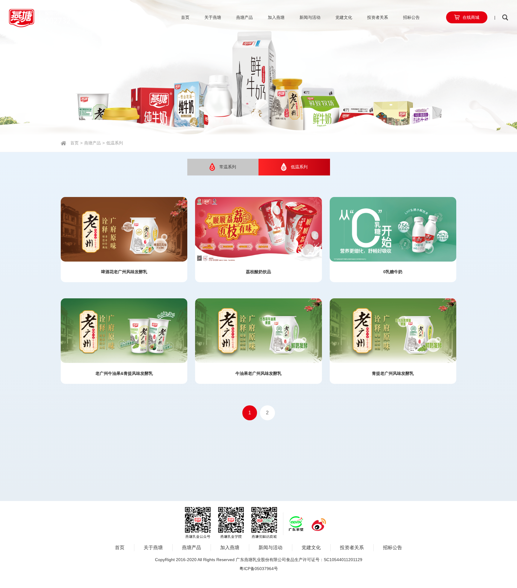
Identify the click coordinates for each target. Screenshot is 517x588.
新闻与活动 (309, 17)
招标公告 (411, 17)
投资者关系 (377, 17)
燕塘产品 (244, 17)
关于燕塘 (212, 17)
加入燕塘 (276, 17)
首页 (185, 17)
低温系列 (114, 142)
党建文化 (343, 17)
